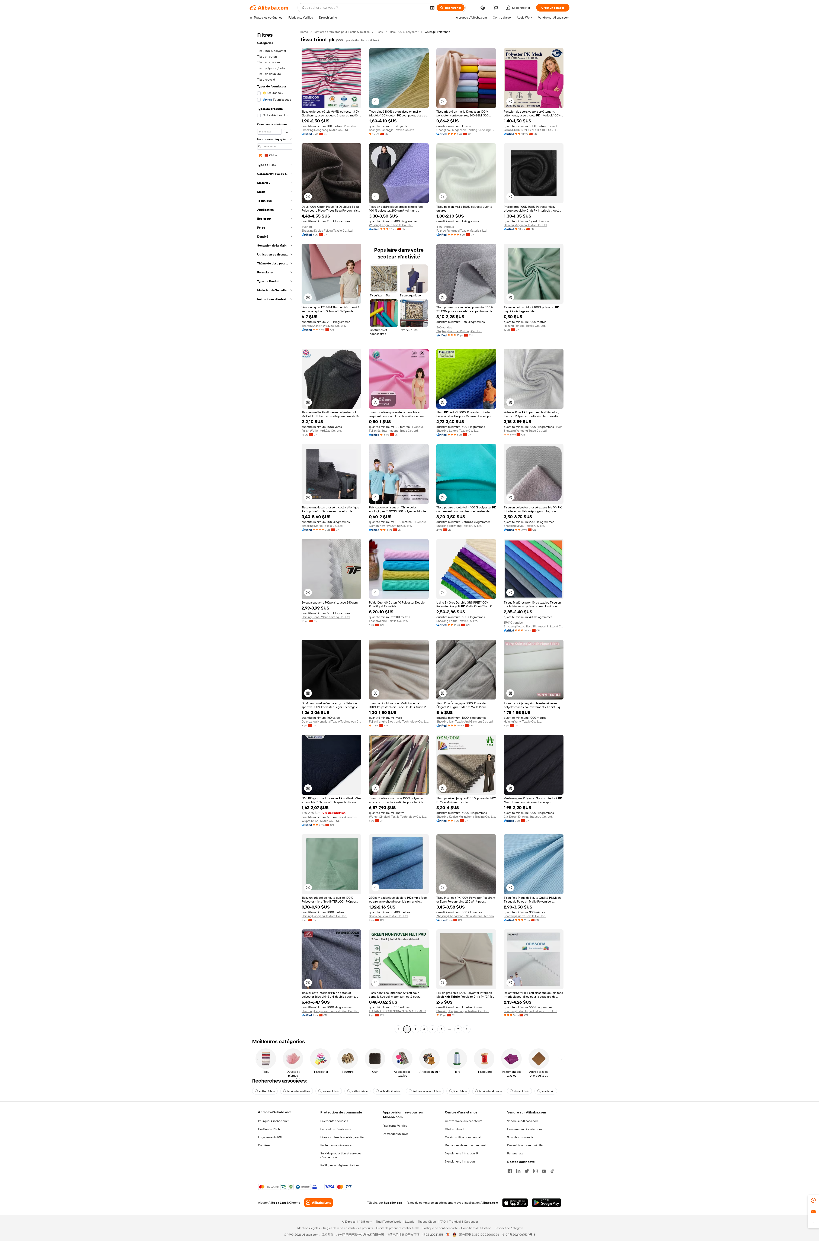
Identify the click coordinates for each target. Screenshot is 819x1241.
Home (304, 31)
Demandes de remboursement (465, 1145)
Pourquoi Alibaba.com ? (273, 1121)
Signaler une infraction (460, 1161)
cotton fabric (267, 1091)
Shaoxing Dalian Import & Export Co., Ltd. (530, 1011)
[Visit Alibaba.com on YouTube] (543, 1171)
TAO (443, 1221)
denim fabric (521, 1091)
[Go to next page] (466, 1029)
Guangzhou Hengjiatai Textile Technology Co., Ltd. (331, 721)
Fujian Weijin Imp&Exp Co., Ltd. (322, 430)
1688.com (365, 1221)
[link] (813, 1200)
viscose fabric (330, 1091)
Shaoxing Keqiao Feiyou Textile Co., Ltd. (327, 230)
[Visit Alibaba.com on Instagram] (535, 1171)
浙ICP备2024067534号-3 (518, 1234)
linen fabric (460, 1091)
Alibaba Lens (277, 1202)
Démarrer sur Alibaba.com (524, 1129)
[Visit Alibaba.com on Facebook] (509, 1171)
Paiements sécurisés (334, 1121)
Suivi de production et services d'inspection (340, 1155)
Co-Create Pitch (269, 1129)
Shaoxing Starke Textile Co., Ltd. (322, 525)
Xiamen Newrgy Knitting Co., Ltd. (390, 525)
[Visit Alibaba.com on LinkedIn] (518, 1171)
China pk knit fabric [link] (437, 31)
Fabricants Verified (395, 1125)
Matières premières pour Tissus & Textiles (342, 31)
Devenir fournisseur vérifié (525, 1145)
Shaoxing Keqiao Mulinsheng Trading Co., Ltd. (466, 816)
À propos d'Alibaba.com (274, 1112)
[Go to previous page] (398, 1029)
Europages (471, 1221)
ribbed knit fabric (390, 1091)
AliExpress (349, 1221)
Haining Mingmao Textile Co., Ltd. (525, 225)
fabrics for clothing (298, 1091)
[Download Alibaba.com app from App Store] (515, 1202)
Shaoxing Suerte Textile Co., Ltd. (525, 916)
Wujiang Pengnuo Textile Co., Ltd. (391, 225)
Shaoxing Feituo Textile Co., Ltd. (457, 621)
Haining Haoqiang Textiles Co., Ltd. (324, 916)
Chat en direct (454, 1129)
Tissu (379, 31)
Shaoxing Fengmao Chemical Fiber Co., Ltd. (330, 1011)
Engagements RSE (270, 1137)
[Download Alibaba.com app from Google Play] (546, 1202)
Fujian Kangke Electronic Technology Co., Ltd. (399, 721)
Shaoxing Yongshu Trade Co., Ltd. (525, 430)
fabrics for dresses (490, 1091)
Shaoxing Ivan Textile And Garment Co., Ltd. (464, 721)
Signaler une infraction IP (461, 1153)
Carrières (264, 1145)
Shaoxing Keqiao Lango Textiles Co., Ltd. (462, 1011)
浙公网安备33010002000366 (479, 1234)
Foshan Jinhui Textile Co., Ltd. (388, 621)
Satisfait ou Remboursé (335, 1129)
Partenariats (515, 1153)
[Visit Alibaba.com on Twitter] (526, 1171)
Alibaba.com (489, 1202)
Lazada (409, 1221)
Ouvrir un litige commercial (463, 1137)
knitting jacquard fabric (427, 1091)
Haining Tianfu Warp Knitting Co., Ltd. (326, 617)
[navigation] (273, 531)
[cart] (496, 8)
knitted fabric (359, 1091)
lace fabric (548, 1091)
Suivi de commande (520, 1137)
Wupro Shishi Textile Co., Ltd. (321, 821)
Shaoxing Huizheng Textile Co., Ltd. (459, 525)
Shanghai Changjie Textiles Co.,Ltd (391, 130)
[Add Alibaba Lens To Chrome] (318, 1202)
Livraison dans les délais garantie (342, 1137)
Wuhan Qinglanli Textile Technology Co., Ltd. (398, 816)
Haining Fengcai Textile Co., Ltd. (525, 325)
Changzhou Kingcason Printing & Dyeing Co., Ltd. (466, 130)
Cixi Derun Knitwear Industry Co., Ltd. (528, 816)
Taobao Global (427, 1221)
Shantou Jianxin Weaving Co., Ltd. (324, 325)
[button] (432, 7)
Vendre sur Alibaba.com (523, 1121)
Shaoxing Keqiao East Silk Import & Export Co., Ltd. (533, 626)
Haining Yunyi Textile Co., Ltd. (523, 721)
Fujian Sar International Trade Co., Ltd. (393, 430)
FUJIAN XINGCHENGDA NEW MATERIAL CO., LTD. (399, 1011)
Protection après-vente (335, 1145)
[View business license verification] (448, 1234)
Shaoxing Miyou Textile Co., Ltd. (524, 525)
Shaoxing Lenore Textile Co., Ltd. (457, 430)
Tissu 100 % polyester (403, 31)
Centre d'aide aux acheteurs (463, 1121)
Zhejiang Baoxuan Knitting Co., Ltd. (459, 331)
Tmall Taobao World (388, 1221)
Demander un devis (395, 1133)
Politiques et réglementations (339, 1165)
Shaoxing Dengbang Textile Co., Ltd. (325, 130)
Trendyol (455, 1221)
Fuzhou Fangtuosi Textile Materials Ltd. (461, 230)
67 (458, 1029)
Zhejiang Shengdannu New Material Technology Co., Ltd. (466, 916)
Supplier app (393, 1202)
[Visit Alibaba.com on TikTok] (552, 1171)
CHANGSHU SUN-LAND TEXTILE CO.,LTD (531, 130)
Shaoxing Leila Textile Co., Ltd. (388, 916)
